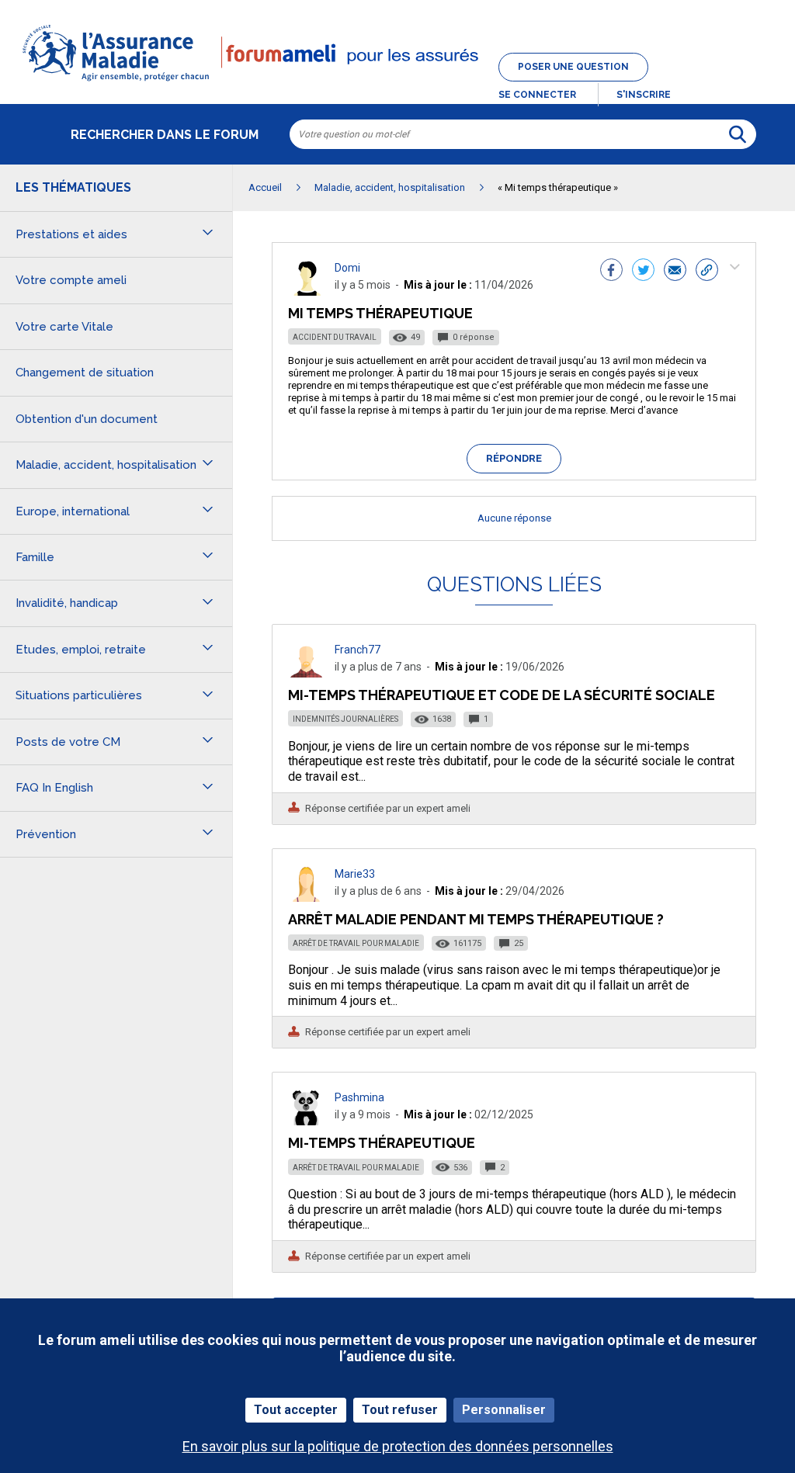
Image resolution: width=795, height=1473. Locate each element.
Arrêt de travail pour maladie (356, 943)
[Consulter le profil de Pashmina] (306, 1121)
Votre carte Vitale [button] (64, 327)
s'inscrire (643, 94)
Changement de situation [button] (85, 373)
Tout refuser (400, 1409)
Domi (347, 268)
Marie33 (355, 874)
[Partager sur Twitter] (643, 271)
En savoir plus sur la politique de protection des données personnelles (397, 1446)
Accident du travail (335, 337)
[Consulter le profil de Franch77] (306, 673)
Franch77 (357, 649)
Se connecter (537, 94)
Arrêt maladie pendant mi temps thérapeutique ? (476, 919)
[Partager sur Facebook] (611, 271)
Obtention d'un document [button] (87, 419)
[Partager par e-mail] (675, 271)
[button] (397, 82)
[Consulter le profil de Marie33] (306, 897)
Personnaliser (504, 1409)
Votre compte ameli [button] (71, 280)
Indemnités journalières (345, 719)
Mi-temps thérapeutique (381, 1143)
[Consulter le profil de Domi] (306, 291)
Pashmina (359, 1097)
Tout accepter (296, 1409)
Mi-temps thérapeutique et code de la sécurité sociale (501, 695)
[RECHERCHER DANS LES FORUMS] (737, 134)
